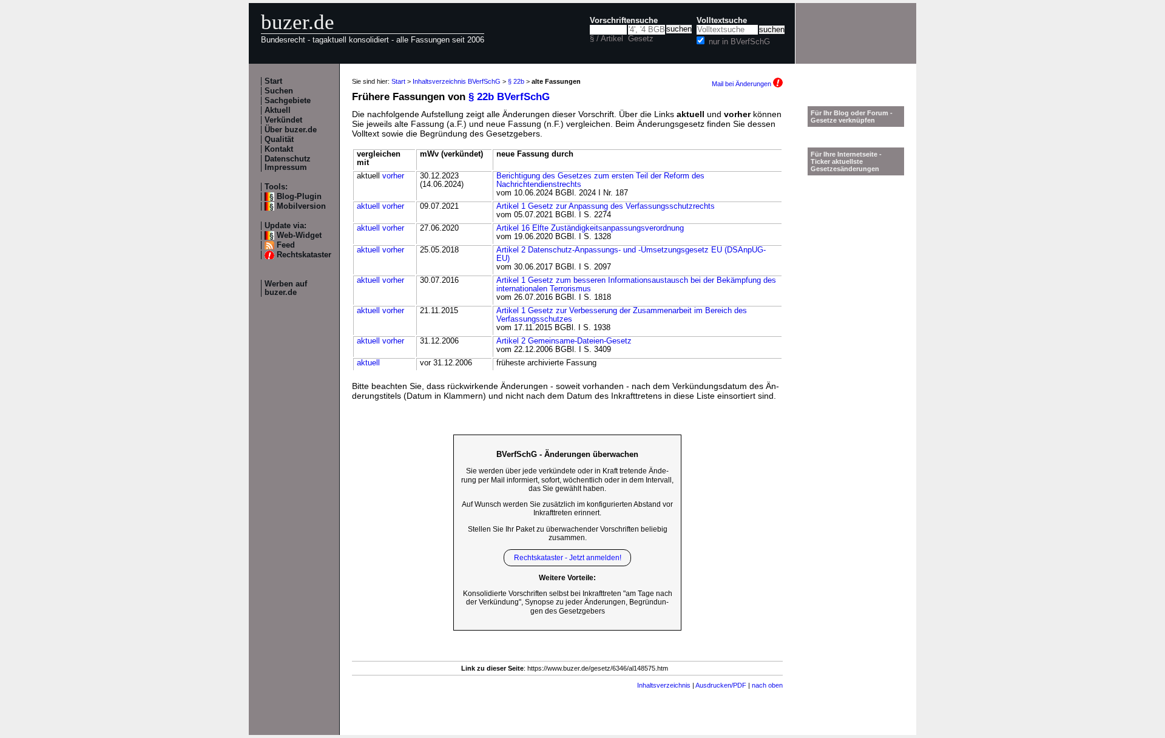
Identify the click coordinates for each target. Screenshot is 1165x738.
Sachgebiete (288, 100)
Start (273, 81)
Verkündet (283, 120)
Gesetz (640, 39)
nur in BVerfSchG (739, 42)
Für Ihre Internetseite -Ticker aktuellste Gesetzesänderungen (846, 161)
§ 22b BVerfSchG (509, 97)
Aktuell (278, 110)
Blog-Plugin (299, 196)
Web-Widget (299, 235)
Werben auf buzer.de (286, 288)
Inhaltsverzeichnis (664, 685)
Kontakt (279, 149)
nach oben (767, 685)
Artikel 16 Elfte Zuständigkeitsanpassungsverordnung (590, 228)
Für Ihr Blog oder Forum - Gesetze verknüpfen (852, 116)
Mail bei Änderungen (742, 83)
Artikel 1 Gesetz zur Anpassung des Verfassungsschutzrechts (605, 206)
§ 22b (516, 81)
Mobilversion (301, 206)
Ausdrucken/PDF (720, 685)
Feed (286, 245)
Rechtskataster (304, 255)
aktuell (368, 206)
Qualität (279, 139)
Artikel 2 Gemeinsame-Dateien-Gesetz (564, 341)
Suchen (279, 91)
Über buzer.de (291, 130)
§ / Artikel (606, 39)
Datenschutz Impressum (288, 163)
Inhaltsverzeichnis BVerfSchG (457, 81)
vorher (393, 176)
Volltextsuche (722, 20)
